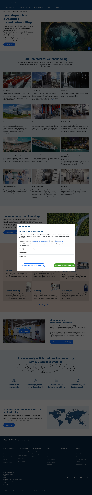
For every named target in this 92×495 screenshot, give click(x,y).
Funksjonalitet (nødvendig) (27, 249)
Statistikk (22, 260)
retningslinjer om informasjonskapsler (41, 241)
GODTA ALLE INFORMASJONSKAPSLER (64, 265)
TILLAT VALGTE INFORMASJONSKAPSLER (34, 265)
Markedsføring (24, 252)
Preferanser (23, 256)
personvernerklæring (59, 241)
